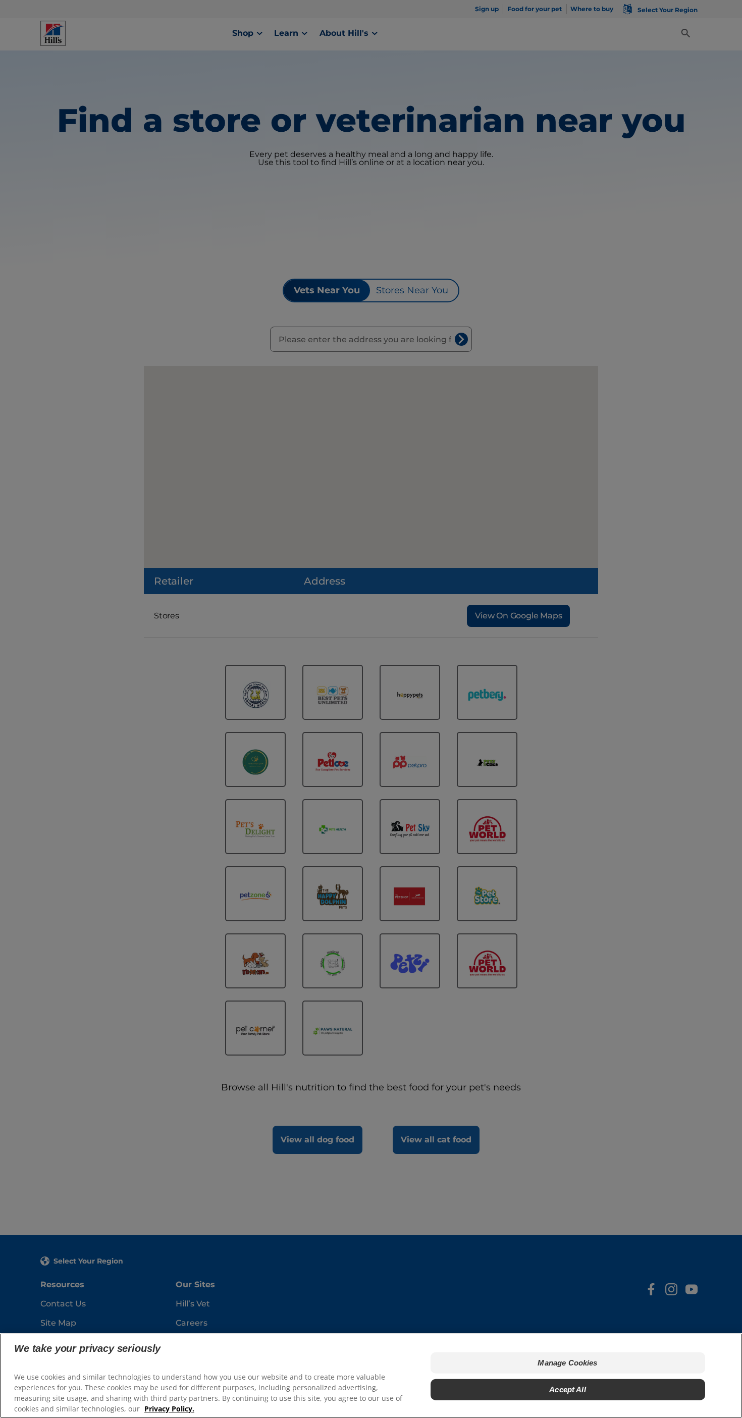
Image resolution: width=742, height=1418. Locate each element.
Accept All (567, 1389)
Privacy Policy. (169, 1408)
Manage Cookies (567, 1362)
